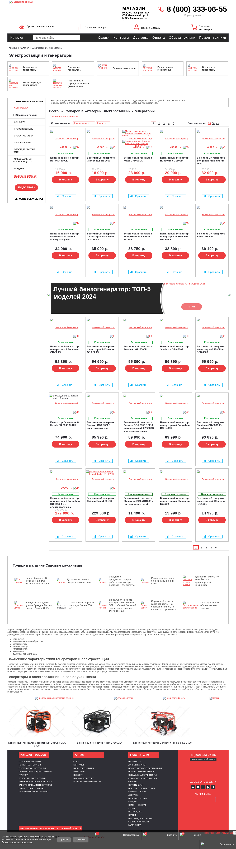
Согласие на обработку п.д (142, 775)
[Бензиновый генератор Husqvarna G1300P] (175, 139)
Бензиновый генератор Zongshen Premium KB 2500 (162, 742)
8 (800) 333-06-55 (197, 9)
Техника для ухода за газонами (35, 772)
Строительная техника (31, 788)
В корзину (65, 179)
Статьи (132, 815)
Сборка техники (182, 37)
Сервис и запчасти (138, 822)
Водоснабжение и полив (32, 778)
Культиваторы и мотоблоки (33, 792)
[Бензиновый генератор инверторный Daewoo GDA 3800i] (102, 215)
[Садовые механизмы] (58, 1)
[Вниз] (220, 24)
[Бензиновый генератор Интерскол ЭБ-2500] (102, 139)
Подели (207, 799)
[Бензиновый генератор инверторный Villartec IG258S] (139, 215)
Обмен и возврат (137, 805)
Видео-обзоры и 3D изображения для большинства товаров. (37, 581)
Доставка (141, 37)
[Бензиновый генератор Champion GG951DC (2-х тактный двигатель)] (139, 479)
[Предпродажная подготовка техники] (54, 698)
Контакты (121, 37)
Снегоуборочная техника (32, 768)
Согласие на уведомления (142, 778)
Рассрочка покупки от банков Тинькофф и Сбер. (163, 581)
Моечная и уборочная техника (35, 782)
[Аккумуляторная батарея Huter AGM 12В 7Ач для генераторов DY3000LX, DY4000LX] (137, 148)
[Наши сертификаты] (174, 698)
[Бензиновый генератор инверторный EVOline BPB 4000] (212, 327)
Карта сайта (134, 825)
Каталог (17, 37)
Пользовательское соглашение (145, 768)
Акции (131, 808)
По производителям (30, 761)
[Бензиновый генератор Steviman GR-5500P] (139, 327)
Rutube (208, 787)
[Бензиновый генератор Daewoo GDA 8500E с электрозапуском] (102, 403)
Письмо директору (83, 778)
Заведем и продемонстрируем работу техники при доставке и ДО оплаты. (122, 580)
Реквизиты (79, 772)
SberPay (219, 799)
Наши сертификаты (83, 768)
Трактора (23, 775)
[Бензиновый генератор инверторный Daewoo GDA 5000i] (102, 327)
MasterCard (195, 799)
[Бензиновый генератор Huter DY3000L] (65, 139)
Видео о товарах (137, 792)
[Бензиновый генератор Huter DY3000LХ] (150, 147)
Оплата (158, 37)
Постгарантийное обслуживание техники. (210, 605)
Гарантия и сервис (138, 798)
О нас (76, 761)
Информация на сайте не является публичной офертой (51, 828)
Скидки (104, 37)
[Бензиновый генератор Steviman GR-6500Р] (175, 327)
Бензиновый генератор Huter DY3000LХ (99, 742)
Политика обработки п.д (141, 772)
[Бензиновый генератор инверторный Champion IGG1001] (212, 479)
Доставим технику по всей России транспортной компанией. (207, 580)
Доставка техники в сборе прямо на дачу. (79, 580)
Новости (78, 775)
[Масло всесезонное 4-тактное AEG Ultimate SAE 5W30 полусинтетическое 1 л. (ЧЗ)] (137, 139)
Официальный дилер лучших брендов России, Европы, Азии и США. (39, 605)
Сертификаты (135, 785)
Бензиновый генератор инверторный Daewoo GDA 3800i (37, 744)
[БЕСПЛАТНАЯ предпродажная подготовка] (163, 132)
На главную (134, 761)
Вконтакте (193, 787)
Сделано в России (26, 115)
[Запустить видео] (37, 722)
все (217, 123)
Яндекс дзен (203, 787)
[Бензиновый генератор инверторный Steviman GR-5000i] (65, 327)
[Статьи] (214, 698)
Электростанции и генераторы (35, 785)
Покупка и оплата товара (141, 788)
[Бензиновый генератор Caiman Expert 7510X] (102, 479)
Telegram (213, 787)
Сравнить (67, 196)
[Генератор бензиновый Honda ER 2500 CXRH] (65, 403)
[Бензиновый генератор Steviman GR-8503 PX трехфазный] (212, 403)
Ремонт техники (212, 37)
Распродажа (20, 108)
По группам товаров (30, 765)
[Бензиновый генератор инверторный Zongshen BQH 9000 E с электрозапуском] (65, 479)
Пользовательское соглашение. (17, 842)
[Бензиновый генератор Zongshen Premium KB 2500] (212, 139)
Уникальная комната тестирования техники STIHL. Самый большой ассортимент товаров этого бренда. (122, 605)
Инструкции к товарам (140, 818)
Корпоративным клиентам (87, 782)
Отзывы (132, 782)
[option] (139, 298)
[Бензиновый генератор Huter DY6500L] (212, 215)
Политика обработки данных (218, 833)
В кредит (132, 802)
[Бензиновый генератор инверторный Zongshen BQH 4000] (175, 403)
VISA (187, 799)
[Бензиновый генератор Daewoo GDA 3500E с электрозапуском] (65, 215)
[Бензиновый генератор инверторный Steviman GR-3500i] (175, 215)
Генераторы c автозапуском (64, 116)
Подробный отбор (25, 176)
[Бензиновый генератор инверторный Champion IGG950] (175, 479)
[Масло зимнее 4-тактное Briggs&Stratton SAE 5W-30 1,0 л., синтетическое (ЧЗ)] (101, 476)
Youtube (198, 787)
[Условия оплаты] (123, 698)
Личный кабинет (137, 765)
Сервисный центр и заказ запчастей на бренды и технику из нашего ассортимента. (164, 605)
